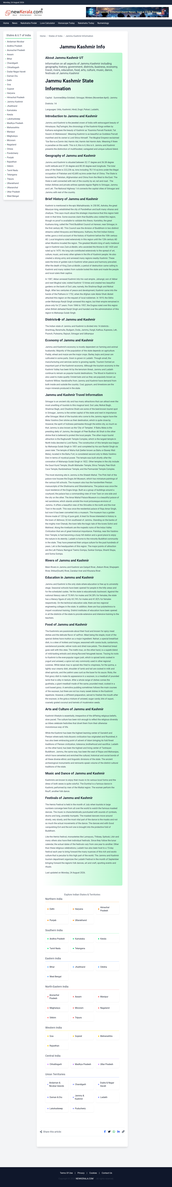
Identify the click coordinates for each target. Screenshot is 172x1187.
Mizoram (11, 140)
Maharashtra (13, 127)
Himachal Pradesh (15, 97)
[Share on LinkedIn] (118, 1132)
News (14, 23)
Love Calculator (47, 23)
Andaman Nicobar (15, 41)
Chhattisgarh (13, 67)
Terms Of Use (66, 1173)
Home (6, 23)
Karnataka (12, 110)
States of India (55, 36)
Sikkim (10, 166)
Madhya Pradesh (15, 123)
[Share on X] (109, 1132)
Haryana (11, 93)
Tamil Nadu (12, 170)
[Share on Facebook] (105, 1132)
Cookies (93, 1173)
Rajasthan (12, 161)
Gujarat (10, 89)
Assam (10, 54)
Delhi (9, 80)
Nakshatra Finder (29, 23)
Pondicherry (12, 153)
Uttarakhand (13, 183)
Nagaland (11, 144)
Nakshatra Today (86, 23)
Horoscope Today (66, 23)
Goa (9, 84)
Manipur (11, 131)
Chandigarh (12, 63)
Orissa (10, 149)
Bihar (9, 59)
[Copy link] (123, 1132)
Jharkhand (12, 106)
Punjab (10, 157)
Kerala (10, 114)
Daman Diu (12, 76)
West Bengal (13, 196)
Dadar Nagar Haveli (16, 71)
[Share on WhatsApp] (114, 1132)
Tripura (10, 179)
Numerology (103, 23)
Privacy (81, 1173)
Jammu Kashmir (15, 101)
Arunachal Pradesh (16, 50)
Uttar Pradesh (13, 192)
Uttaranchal (12, 187)
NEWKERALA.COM (84, 1178)
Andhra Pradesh (14, 46)
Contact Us (107, 1173)
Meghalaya (12, 136)
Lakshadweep (13, 119)
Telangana (12, 174)
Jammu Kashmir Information (79, 36)
